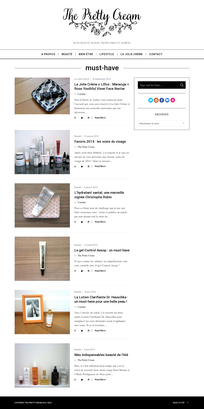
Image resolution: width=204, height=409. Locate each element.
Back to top (179, 403)
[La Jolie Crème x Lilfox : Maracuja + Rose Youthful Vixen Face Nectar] (42, 96)
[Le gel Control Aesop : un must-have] (42, 259)
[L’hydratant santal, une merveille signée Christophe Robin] (42, 205)
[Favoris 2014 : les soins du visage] (42, 152)
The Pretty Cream (86, 146)
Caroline (82, 93)
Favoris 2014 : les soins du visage (100, 142)
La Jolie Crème (81, 79)
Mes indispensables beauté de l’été (101, 355)
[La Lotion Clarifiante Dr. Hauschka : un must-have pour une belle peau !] (42, 312)
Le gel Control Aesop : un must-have (101, 250)
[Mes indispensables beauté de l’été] (42, 365)
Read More (100, 118)
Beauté (77, 136)
